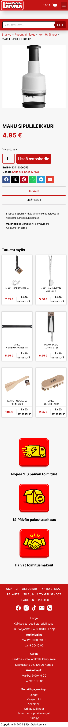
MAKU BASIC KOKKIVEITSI (51, 346)
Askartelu (34, 704)
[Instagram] (26, 607)
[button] (6, 179)
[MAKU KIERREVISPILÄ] (17, 270)
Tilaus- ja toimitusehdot (42, 594)
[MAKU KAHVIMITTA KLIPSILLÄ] (51, 270)
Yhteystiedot (52, 588)
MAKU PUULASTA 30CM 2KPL (17, 402)
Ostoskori (29, 588)
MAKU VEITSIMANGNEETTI (17, 346)
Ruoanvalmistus (25, 34)
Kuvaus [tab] (34, 190)
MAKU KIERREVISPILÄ (17, 288)
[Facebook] (18, 607)
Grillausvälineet (34, 708)
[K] (64, 5)
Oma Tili (12, 588)
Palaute (13, 594)
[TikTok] (34, 607)
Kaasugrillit (34, 699)
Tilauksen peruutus (34, 600)
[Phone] (49, 607)
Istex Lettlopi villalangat (34, 713)
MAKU (35, 172)
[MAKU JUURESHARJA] (51, 383)
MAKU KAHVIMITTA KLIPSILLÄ (51, 290)
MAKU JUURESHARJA (51, 402)
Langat (34, 694)
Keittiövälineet (48, 34)
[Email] (41, 607)
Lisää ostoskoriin (33, 159)
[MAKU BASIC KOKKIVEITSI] (51, 327)
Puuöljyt (34, 717)
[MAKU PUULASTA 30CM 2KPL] (17, 383)
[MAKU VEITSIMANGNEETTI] (17, 327)
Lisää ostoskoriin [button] (24, 299)
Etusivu (6, 34)
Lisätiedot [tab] (34, 199)
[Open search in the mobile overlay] (34, 24)
